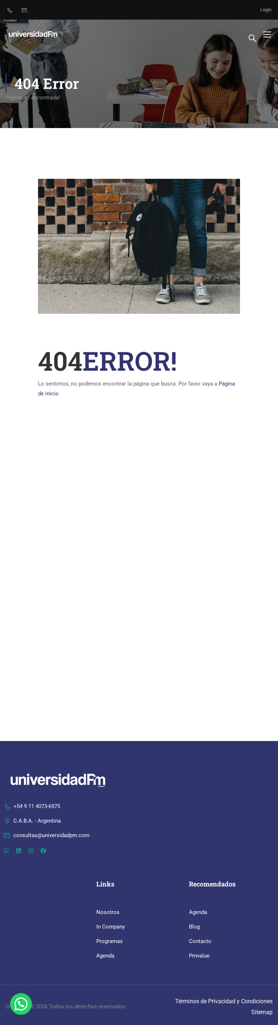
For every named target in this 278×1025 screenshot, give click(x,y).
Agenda (105, 955)
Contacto (200, 941)
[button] (21, 1004)
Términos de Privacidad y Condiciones (224, 1001)
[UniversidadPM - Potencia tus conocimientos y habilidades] (33, 34)
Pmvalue (199, 955)
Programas (109, 941)
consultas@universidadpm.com (51, 835)
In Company (110, 926)
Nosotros (107, 912)
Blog (194, 926)
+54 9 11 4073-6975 (36, 806)
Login (265, 9)
